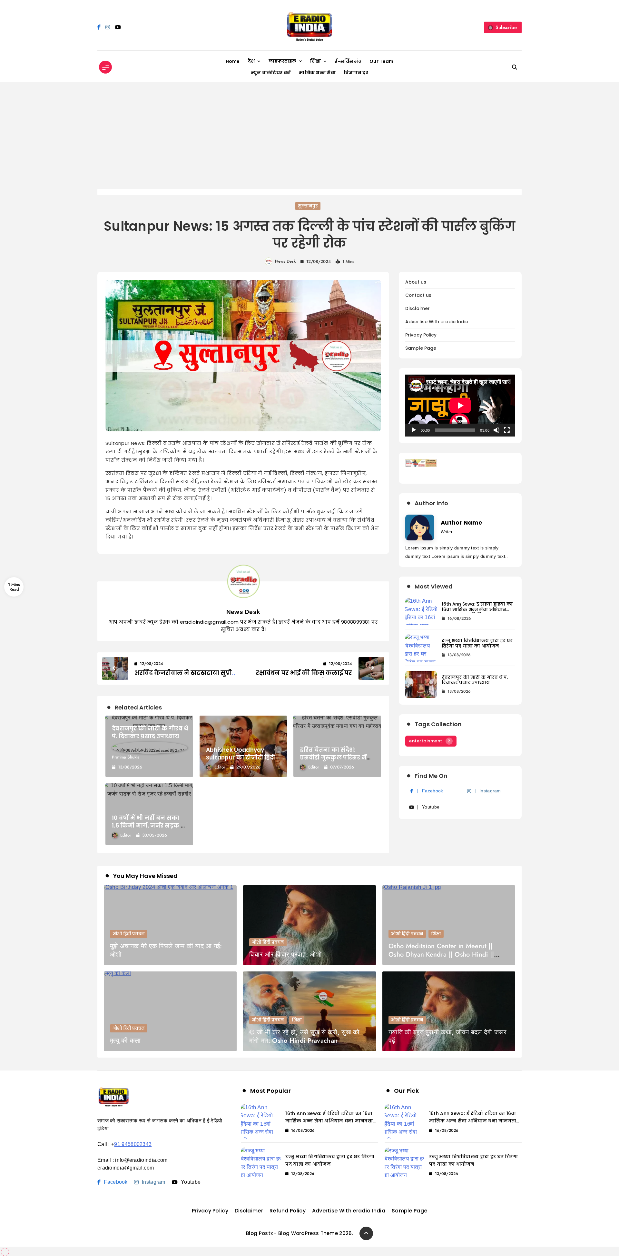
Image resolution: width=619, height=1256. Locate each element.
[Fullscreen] (507, 430)
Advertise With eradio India (436, 322)
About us (415, 282)
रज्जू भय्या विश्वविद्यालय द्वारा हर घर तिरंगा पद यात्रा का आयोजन (477, 643)
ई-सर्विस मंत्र (348, 61)
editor (219, 767)
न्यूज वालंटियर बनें (271, 72)
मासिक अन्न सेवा (317, 72)
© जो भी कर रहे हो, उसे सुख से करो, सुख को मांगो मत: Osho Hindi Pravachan (304, 1036)
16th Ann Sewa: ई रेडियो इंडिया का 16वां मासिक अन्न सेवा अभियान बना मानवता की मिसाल (477, 609)
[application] (460, 406)
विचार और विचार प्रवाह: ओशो (285, 954)
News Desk (285, 261)
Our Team (381, 61)
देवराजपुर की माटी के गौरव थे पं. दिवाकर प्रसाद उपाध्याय (150, 732)
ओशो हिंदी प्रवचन (129, 934)
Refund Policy (288, 1210)
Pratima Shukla (126, 757)
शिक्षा (315, 61)
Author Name (461, 522)
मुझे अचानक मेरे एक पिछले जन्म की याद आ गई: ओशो (166, 950)
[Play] (413, 430)
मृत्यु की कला (125, 1040)
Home (233, 61)
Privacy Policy (421, 335)
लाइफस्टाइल (283, 61)
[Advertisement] (309, 140)
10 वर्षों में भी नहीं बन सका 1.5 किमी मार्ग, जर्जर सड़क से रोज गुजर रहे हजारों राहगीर (149, 825)
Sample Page (420, 348)
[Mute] (496, 430)
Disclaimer (417, 309)
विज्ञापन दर (356, 72)
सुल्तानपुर (308, 206)
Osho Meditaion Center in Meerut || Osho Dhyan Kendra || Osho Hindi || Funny (441, 954)
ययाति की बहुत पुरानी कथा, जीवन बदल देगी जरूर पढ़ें (447, 1036)
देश (251, 61)
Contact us (418, 295)
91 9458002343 (133, 1144)
